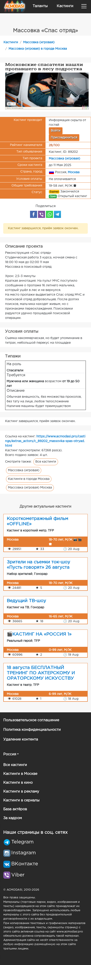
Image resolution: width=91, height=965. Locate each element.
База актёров (15, 809)
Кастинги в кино (18, 782)
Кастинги (65, 6)
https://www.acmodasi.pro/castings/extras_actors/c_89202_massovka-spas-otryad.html (45, 441)
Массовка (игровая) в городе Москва (38, 48)
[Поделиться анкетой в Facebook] (33, 214)
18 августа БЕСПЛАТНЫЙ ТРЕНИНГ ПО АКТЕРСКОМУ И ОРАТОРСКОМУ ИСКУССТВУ (41, 673)
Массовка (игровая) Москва (30, 487)
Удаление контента (20, 739)
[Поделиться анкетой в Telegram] (57, 214)
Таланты (40, 6)
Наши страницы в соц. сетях (35, 832)
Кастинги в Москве (20, 773)
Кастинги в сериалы (21, 800)
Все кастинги (45, 461)
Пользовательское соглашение (31, 720)
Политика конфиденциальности (32, 729)
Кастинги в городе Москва (28, 479)
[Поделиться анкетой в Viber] (41, 214)
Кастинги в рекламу (21, 791)
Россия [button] (9, 754)
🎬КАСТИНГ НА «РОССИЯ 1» (39, 634)
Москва (74, 172)
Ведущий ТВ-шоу (26, 601)
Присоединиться (64, 137)
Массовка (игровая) (39, 42)
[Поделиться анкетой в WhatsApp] (49, 214)
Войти (56, 130)
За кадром (12, 818)
